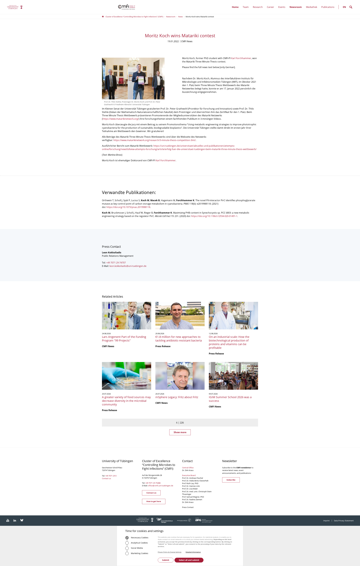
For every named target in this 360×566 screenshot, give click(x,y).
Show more (180, 432)
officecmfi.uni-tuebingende (160, 485)
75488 (158, 483)
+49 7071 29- (150, 483)
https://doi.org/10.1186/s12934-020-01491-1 (214, 216)
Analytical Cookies (139, 542)
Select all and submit (189, 560)
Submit (165, 560)
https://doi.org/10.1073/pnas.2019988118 (128, 207)
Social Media (136, 548)
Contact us (106, 478)
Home (235, 7)
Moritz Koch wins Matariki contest (200, 16)
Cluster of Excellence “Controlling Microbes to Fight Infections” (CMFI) (134, 16)
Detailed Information (193, 552)
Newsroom (297, 9)
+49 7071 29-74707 (116, 262)
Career (271, 9)
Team (247, 9)
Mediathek (311, 7)
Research (259, 9)
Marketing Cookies (139, 553)
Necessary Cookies (139, 537)
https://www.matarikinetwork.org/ (121, 118)
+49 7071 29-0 (110, 475)
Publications (327, 7)
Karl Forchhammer (241, 58)
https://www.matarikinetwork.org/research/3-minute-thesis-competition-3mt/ (154, 140)
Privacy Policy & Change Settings (169, 552)
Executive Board (189, 475)
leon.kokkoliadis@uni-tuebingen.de (127, 266)
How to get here (153, 501)
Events (282, 9)
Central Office (188, 467)
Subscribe (231, 480)
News (180, 16)
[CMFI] (14, 7)
